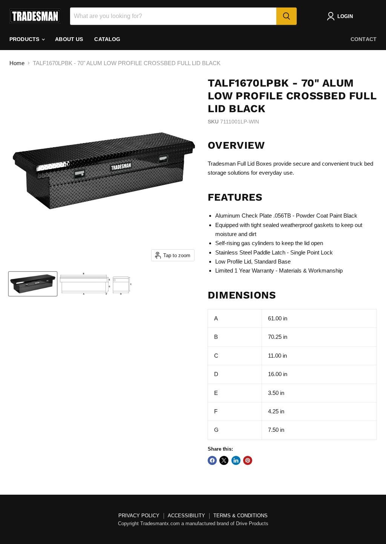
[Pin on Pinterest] (247, 460)
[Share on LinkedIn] (235, 460)
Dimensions (242, 295)
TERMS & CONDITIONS (240, 515)
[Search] (286, 16)
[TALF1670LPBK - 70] (33, 284)
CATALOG (107, 39)
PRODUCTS (25, 39)
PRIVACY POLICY (138, 515)
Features (235, 197)
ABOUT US (69, 39)
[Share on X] (223, 460)
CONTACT (364, 39)
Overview (236, 145)
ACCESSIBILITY (186, 515)
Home (17, 63)
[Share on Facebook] (212, 460)
